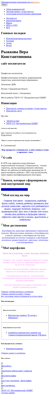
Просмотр (19, 38)
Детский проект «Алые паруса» (20, 11)
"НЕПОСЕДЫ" (13, 121)
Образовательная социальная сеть (20, 2)
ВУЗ (8, 27)
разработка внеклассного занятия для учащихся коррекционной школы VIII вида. (27, 334)
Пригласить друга (14, 111)
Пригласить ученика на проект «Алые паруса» (26, 108)
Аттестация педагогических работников (23, 14)
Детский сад (11, 18)
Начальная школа (13, 20)
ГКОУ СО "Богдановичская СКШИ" (22, 123)
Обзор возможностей (15, 9)
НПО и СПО (11, 25)
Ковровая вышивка (14, 349)
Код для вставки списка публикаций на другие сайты (21, 296)
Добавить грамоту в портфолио (13, 353)
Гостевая (10, 41)
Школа (9, 23)
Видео (9, 45)
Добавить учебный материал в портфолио (17, 292)
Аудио (9, 43)
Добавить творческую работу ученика (15, 294)
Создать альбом (8, 393)
